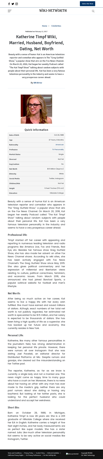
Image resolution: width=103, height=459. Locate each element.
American (60, 145)
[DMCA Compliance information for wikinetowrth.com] (73, 454)
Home (44, 26)
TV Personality (58, 149)
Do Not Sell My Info (49, 455)
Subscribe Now (87, 4)
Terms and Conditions (15, 453)
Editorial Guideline (53, 453)
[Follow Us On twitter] (13, 4)
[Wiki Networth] (52, 11)
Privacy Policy (28, 453)
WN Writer (38, 83)
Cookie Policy (40, 453)
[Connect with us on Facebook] (9, 4)
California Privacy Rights (15, 455)
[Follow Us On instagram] (16, 4)
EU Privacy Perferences (33, 455)
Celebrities (56, 26)
